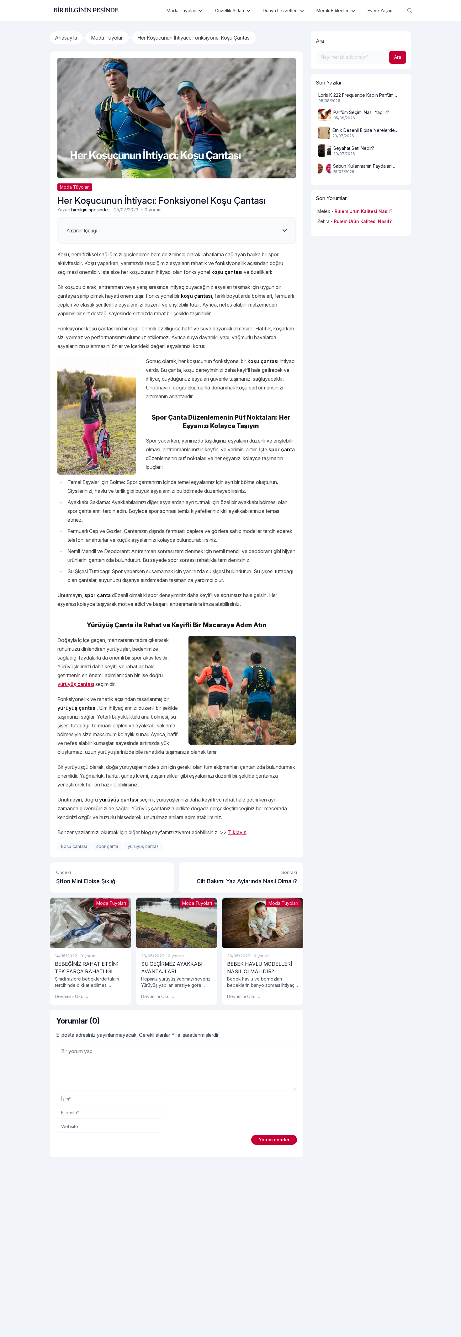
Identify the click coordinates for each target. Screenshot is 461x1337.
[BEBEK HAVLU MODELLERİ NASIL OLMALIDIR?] (262, 923)
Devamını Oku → (72, 996)
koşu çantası (74, 846)
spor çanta (107, 846)
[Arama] (410, 10)
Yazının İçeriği (81, 230)
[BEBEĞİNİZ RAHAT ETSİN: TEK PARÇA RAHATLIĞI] (90, 923)
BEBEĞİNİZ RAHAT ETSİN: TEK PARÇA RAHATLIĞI (86, 968)
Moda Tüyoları (75, 187)
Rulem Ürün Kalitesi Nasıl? (363, 211)
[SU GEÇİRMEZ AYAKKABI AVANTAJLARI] (176, 923)
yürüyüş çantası (75, 684)
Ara (320, 41)
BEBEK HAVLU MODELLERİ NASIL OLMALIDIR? (259, 968)
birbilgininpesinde (89, 209)
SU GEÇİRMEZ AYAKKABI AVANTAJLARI (172, 968)
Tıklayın (237, 832)
